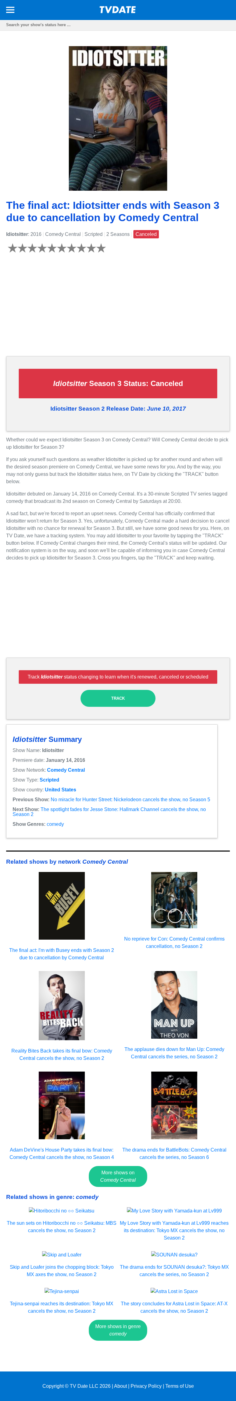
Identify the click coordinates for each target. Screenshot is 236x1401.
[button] (10, 11)
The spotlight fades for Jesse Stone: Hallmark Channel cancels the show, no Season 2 (109, 812)
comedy (55, 824)
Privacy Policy (146, 1386)
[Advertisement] (118, 308)
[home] (118, 11)
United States (60, 789)
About (120, 1386)
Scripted (49, 779)
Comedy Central (66, 770)
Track (118, 698)
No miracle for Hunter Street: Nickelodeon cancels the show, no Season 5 (130, 799)
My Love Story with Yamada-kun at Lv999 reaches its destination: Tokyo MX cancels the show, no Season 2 (174, 1230)
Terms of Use (179, 1386)
